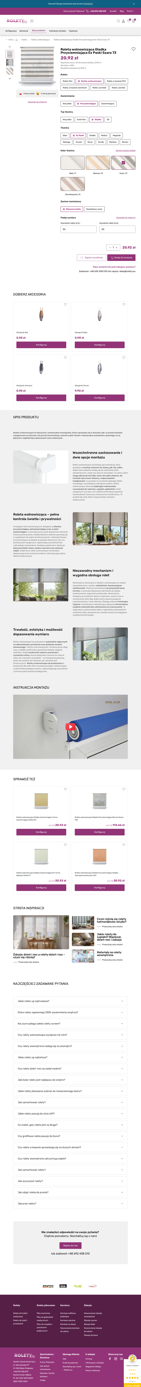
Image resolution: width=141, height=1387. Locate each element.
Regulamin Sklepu (93, 1366)
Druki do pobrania (70, 1363)
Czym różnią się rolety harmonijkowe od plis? (111, 920)
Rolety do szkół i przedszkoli (20, 1322)
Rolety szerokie (118, 88)
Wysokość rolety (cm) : (109, 223)
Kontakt (113, 11)
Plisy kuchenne (43, 1313)
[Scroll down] (10, 79)
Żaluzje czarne (90, 1320)
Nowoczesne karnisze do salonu (69, 1330)
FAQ (64, 1359)
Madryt (104, 135)
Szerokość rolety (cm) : (71, 223)
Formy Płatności (47, 1362)
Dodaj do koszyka (123, 257)
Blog (122, 11)
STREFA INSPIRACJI (28, 908)
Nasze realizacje (93, 1370)
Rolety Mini (67, 81)
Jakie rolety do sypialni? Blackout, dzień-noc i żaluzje (109, 937)
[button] (118, 21)
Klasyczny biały (73, 209)
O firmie (89, 1359)
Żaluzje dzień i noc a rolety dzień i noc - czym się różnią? (39, 956)
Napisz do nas (70, 1245)
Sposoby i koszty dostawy (47, 1375)
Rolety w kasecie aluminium (75, 88)
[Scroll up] (10, 46)
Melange (66, 142)
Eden (65, 135)
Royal (90, 142)
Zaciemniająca (107, 103)
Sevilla (101, 142)
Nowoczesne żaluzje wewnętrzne (93, 1315)
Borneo (125, 142)
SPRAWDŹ (88, 4)
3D (108, 119)
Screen (79, 142)
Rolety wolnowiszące (91, 81)
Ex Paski (80, 135)
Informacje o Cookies (95, 1363)
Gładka (98, 119)
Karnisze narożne (67, 1320)
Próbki (42, 1380)
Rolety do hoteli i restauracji (20, 1315)
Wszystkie (67, 103)
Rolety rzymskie (99, 88)
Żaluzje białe (89, 1324)
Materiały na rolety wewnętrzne (109, 954)
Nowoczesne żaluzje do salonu (93, 1330)
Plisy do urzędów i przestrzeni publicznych (44, 1327)
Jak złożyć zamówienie (45, 1368)
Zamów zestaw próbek (125, 150)
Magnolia (117, 135)
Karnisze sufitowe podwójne (68, 1315)
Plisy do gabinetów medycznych (45, 1319)
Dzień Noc (81, 119)
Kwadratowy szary (94, 209)
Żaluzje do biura (91, 1335)
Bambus (112, 142)
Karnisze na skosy (68, 1324)
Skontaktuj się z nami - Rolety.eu (72, 1368)
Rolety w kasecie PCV (116, 81)
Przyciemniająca (88, 103)
